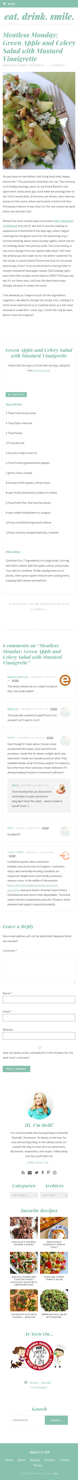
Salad (65, 604)
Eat (25, 604)
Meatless (45, 604)
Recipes (56, 604)
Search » (56, 1420)
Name (7, 993)
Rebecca (12, 708)
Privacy (37, 1465)
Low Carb (33, 604)
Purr (56, 1473)
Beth (15, 785)
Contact (65, 1460)
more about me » (39, 1162)
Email (7, 1011)
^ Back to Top (39, 1452)
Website (8, 1029)
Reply (15, 681)
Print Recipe (18, 394)
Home (9, 1460)
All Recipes (15, 604)
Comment (10, 950)
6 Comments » (58, 65)
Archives (50, 1460)
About (21, 1460)
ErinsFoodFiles (17, 676)
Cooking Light (42, 370)
